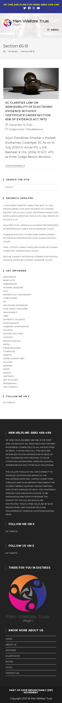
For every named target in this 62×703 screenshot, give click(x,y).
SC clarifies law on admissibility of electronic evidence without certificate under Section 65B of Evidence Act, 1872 (29, 111)
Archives (11, 650)
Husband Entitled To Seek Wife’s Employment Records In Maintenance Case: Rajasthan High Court (29, 238)
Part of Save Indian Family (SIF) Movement (31, 691)
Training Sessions (13, 287)
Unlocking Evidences (15, 305)
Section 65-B (28, 51)
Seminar (7, 365)
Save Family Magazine (15, 308)
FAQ (5, 291)
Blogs (9, 661)
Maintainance (11, 323)
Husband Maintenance (16, 326)
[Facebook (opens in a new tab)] (29, 8)
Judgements (16, 129)
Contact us (12, 673)
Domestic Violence (14, 319)
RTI (4, 301)
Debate (7, 355)
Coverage (9, 351)
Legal (9, 667)
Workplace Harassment (17, 294)
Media (6, 344)
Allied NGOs (13, 656)
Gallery (8, 362)
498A (5, 316)
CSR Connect (10, 387)
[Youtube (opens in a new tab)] (38, 8)
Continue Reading (15, 165)
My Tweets (11, 553)
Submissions (10, 284)
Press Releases (12, 348)
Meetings (8, 376)
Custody (8, 337)
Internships (9, 383)
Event (6, 369)
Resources (9, 277)
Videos (7, 372)
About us (11, 644)
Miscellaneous (34, 129)
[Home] (4, 51)
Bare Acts (9, 280)
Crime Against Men (13, 358)
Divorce (8, 330)
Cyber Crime (10, 298)
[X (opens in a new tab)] (24, 8)
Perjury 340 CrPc (13, 333)
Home (9, 639)
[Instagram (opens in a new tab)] (34, 8)
